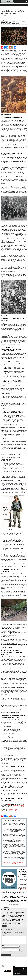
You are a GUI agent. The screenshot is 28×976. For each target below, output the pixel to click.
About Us (2, 958)
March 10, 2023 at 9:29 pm (6, 910)
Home (2, 7)
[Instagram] (3, 957)
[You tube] (5, 957)
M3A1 (9, 804)
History (5, 7)
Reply (4, 926)
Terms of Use (2, 966)
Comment (4, 935)
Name (3, 945)
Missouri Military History (18, 805)
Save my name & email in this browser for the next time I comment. (14, 952)
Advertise (2, 963)
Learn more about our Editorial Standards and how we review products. (14, 862)
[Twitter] (9, 957)
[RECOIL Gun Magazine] (7, 2)
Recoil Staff (3, 15)
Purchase (2, 965)
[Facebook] (1, 957)
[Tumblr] (7, 957)
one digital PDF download (22, 889)
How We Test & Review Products (6, 961)
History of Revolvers (15, 810)
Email (3, 948)
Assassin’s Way (5, 803)
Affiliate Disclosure (4, 960)
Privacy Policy (3, 964)
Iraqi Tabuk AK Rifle (13, 809)
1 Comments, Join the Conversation (8, 18)
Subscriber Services (4, 962)
